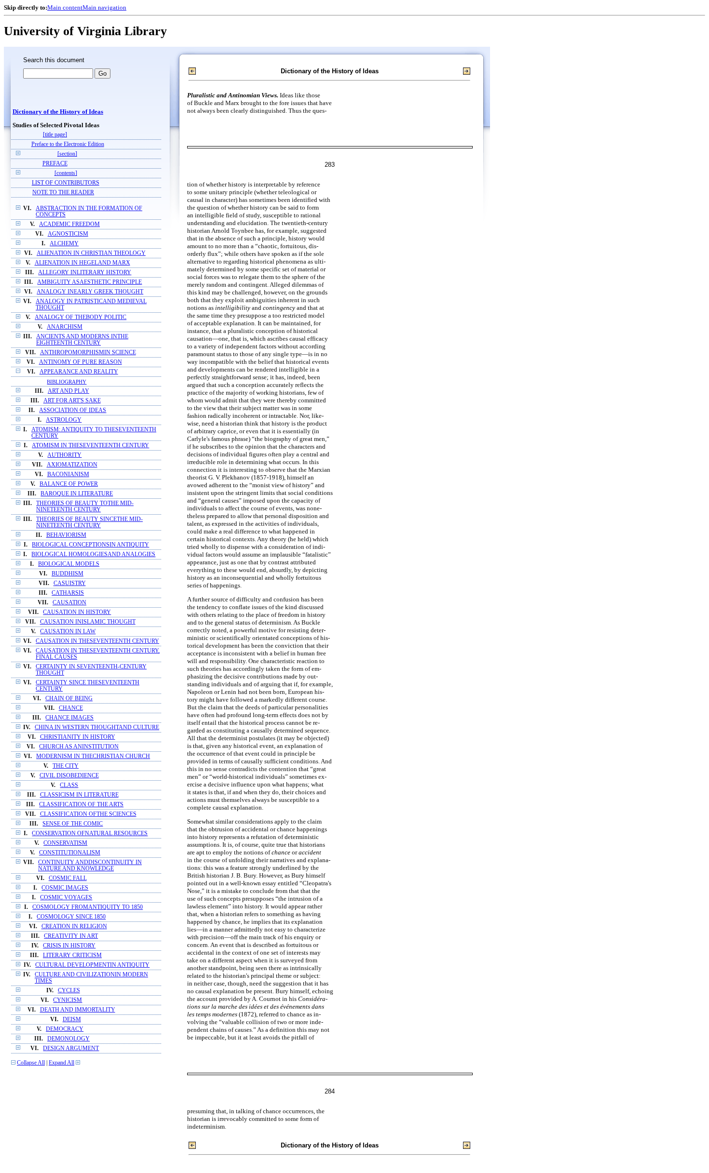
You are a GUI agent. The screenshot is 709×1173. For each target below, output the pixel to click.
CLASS (69, 785)
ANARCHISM (64, 327)
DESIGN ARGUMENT (71, 1048)
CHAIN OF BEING (69, 698)
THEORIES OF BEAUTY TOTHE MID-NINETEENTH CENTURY (85, 506)
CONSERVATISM (65, 843)
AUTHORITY (64, 455)
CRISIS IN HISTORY (69, 946)
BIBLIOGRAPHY (66, 382)
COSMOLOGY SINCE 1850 (71, 917)
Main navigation (104, 7)
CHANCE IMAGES (69, 718)
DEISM (72, 1019)
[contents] (66, 173)
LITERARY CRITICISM (72, 955)
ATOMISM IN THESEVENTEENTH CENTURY (90, 445)
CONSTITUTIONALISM (69, 853)
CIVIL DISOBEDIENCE (69, 776)
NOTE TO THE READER (63, 192)
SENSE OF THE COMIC (72, 824)
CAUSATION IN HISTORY (77, 612)
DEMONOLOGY (68, 1039)
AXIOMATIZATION (72, 465)
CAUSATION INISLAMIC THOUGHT (88, 622)
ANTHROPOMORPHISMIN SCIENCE (88, 352)
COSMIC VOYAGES (66, 897)
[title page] (55, 135)
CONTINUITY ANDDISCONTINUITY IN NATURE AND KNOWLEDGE (90, 865)
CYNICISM (67, 1000)
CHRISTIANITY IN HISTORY (77, 737)
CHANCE (71, 708)
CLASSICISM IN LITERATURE (79, 795)
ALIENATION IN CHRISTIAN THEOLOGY (91, 253)
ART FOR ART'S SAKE (72, 401)
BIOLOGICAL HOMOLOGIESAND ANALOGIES (93, 554)
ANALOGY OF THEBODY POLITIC (80, 317)
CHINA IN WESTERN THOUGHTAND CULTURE (97, 727)
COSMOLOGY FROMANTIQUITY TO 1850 (87, 907)
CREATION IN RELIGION (74, 926)
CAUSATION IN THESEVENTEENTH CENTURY (97, 641)
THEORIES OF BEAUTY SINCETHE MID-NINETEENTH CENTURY (89, 522)
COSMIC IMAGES (64, 888)
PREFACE (55, 163)
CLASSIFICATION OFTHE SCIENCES (88, 814)
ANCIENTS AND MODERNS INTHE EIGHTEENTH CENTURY (82, 339)
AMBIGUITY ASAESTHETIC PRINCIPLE (89, 282)
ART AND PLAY (68, 391)
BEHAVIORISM (66, 535)
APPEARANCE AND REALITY (79, 372)
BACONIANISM (68, 474)
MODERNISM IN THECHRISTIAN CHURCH (93, 756)
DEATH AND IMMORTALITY (77, 1010)
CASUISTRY (70, 583)
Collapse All (31, 1063)
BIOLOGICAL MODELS (68, 564)
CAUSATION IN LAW (67, 631)
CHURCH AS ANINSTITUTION (79, 747)
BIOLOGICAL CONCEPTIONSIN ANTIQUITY (90, 545)
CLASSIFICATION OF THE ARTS (81, 804)
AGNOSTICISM (68, 234)
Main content (64, 7)
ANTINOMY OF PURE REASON (80, 362)
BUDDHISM (67, 574)
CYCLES (69, 990)
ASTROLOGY (64, 420)
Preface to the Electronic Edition (67, 144)
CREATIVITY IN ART (71, 936)
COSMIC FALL (68, 878)
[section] (67, 154)
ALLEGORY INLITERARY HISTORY (84, 272)
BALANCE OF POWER (69, 484)
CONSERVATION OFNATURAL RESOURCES (90, 833)
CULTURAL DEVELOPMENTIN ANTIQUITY (92, 965)
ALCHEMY (64, 243)
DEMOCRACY (64, 1029)
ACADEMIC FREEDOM (69, 224)
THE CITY (66, 766)
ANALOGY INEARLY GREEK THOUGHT (90, 292)
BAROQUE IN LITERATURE (77, 494)
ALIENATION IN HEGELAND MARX (82, 263)
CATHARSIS (68, 593)
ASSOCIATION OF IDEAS (72, 410)
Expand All (61, 1063)
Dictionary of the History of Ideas (58, 111)
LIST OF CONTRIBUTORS (65, 183)
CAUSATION (69, 603)
